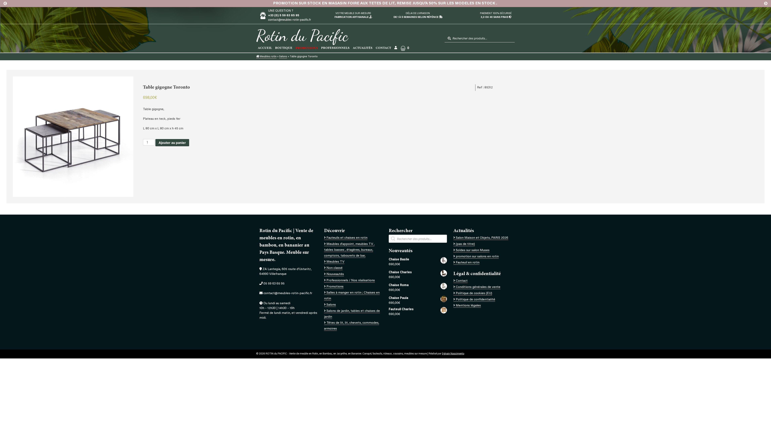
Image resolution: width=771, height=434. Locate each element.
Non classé (334, 268)
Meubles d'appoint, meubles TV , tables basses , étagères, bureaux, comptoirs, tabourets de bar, (349, 250)
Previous (5, 4)
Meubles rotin (267, 56)
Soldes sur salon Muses (473, 250)
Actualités (362, 48)
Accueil (265, 48)
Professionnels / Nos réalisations (350, 280)
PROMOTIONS (307, 48)
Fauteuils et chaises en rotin (346, 238)
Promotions (335, 286)
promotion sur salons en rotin (477, 256)
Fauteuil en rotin (467, 262)
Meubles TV (335, 261)
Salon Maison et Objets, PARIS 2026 (482, 238)
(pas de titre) (465, 244)
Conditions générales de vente (478, 287)
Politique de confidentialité (475, 299)
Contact (383, 48)
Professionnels (335, 48)
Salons (283, 56)
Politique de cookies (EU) (474, 293)
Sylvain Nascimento (453, 354)
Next (766, 4)
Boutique (283, 48)
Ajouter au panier (172, 143)
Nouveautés (335, 274)
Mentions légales (468, 305)
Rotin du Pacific (302, 35)
